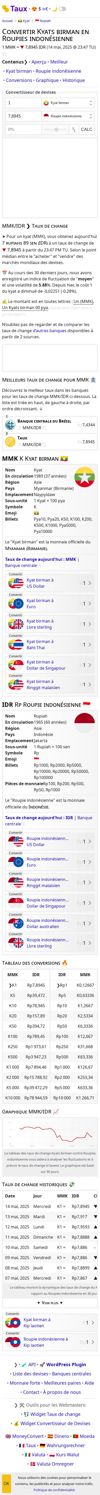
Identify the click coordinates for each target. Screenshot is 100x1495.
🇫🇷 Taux (27, 1445)
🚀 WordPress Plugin (62, 1364)
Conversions (19, 80)
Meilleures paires (62, 1383)
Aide (89, 1383)
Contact (31, 1392)
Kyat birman (19, 71)
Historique (74, 80)
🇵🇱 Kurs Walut (64, 1454)
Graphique (47, 80)
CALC (86, 129)
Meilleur (59, 62)
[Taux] (15, 9)
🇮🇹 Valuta (35, 1454)
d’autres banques (49, 330)
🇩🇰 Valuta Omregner (52, 1464)
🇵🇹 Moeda (84, 1436)
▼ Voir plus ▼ (50, 1303)
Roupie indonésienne (58, 71)
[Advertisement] (50, 177)
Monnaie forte (25, 1383)
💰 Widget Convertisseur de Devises (52, 1423)
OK (6, 1483)
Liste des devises (30, 1374)
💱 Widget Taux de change (52, 1414)
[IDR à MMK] (73, 129)
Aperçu (39, 62)
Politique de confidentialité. (54, 1490)
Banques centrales (71, 1374)
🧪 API (29, 1364)
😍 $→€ (40, 9)
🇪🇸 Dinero (58, 1436)
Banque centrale (21, 565)
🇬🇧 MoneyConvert (24, 1436)
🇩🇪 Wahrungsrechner (62, 1445)
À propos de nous (62, 1392)
